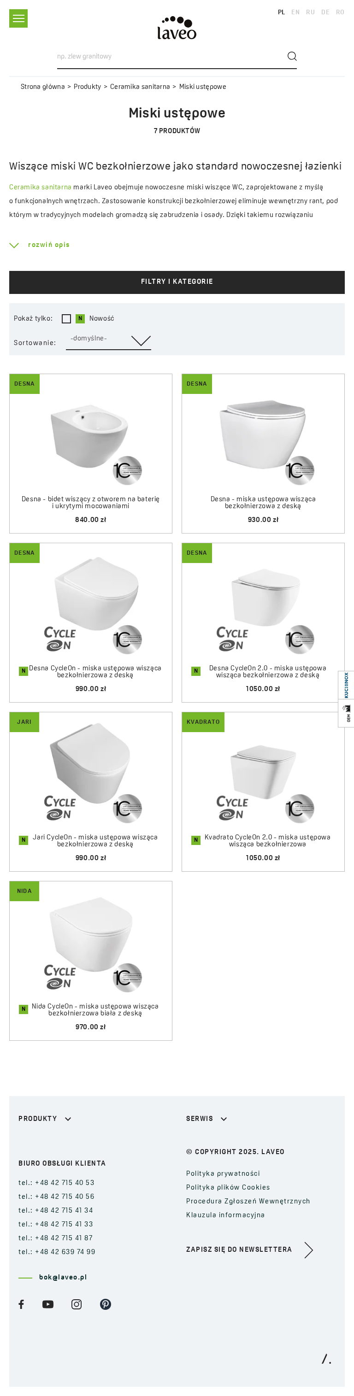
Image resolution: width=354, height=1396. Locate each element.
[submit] (292, 56)
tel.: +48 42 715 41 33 (55, 1224)
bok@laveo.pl (63, 1277)
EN (295, 12)
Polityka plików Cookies (228, 1188)
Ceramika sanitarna (140, 87)
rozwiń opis (49, 245)
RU (310, 12)
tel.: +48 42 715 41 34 (55, 1211)
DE (325, 12)
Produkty (87, 87)
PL (281, 12)
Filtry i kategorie (177, 282)
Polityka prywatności (223, 1174)
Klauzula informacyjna (226, 1215)
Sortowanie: (35, 343)
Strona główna (43, 87)
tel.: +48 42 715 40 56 (56, 1197)
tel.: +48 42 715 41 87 (55, 1238)
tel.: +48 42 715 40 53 (56, 1183)
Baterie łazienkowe (52, 1141)
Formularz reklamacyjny (229, 1141)
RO (340, 12)
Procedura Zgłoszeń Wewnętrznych (248, 1201)
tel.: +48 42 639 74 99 (56, 1252)
